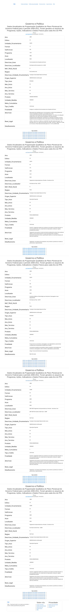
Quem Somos (49, 4)
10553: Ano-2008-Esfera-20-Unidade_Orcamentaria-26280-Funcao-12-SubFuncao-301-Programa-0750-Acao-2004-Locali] (34, 138)
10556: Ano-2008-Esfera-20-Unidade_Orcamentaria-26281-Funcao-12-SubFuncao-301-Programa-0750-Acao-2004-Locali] (34, 482)
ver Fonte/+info (29, 34)
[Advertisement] (34, 14)
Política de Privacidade (53, 604)
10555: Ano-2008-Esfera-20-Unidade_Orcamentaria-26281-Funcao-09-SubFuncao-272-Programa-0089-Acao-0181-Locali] (34, 366)
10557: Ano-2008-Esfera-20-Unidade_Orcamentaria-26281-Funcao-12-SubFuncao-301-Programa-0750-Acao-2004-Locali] (34, 598)
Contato (50, 607)
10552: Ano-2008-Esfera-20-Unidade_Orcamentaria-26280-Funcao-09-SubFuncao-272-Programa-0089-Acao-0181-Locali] (34, 136)
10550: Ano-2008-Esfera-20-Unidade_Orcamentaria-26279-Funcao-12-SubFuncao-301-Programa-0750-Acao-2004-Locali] (34, 133)
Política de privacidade (33, 4)
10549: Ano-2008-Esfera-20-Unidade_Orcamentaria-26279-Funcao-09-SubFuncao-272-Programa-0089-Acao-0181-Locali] (34, 132)
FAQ (54, 4)
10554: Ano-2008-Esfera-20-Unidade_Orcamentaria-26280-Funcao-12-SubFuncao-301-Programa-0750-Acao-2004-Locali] (34, 254)
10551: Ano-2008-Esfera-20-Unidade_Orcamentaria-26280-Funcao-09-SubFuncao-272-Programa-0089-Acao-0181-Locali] (34, 135)
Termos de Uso (42, 4)
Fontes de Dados (24, 4)
